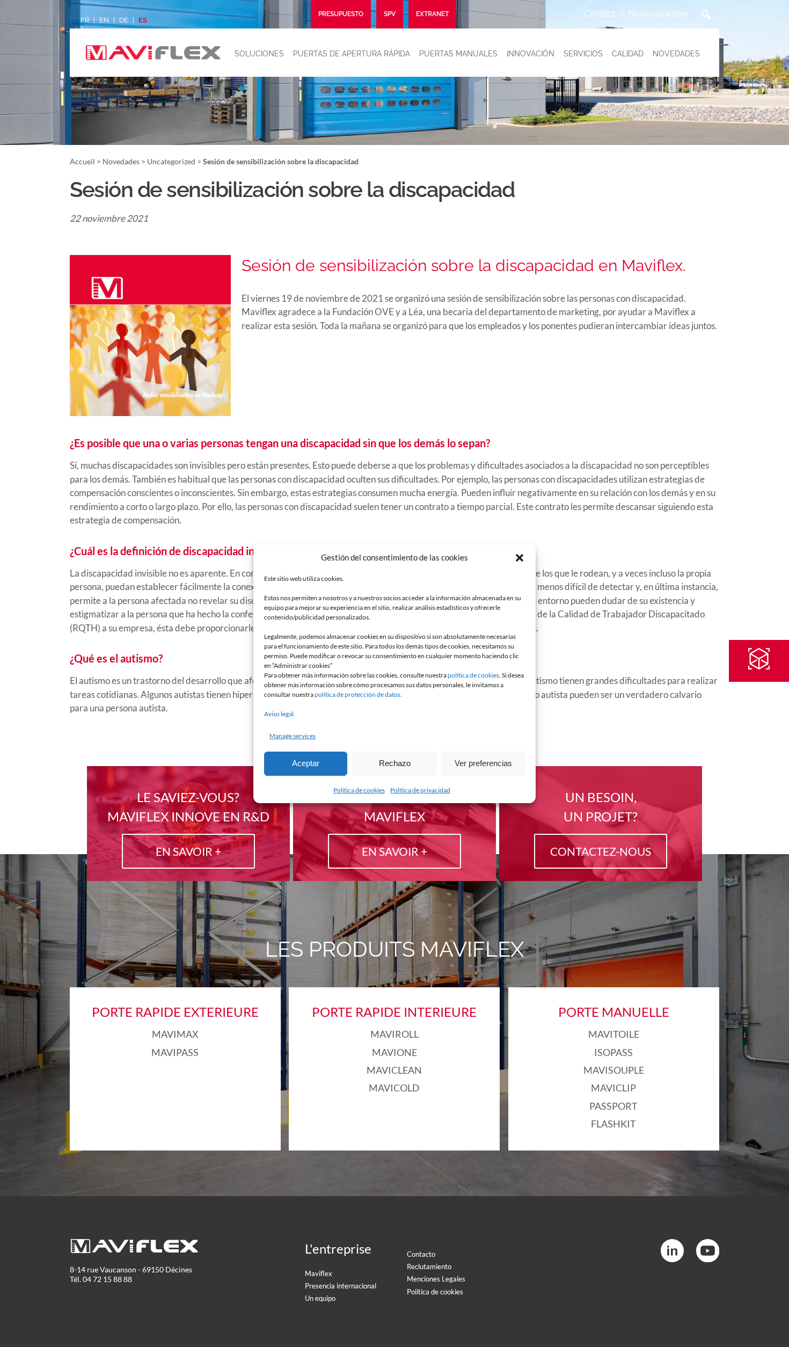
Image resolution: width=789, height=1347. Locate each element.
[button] (519, 557)
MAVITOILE (613, 1034)
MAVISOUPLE (613, 1070)
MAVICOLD (394, 1088)
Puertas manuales (458, 53)
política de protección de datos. (358, 694)
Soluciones (259, 53)
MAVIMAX (175, 1034)
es (142, 20)
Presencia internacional (340, 1286)
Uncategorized (171, 161)
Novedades (676, 53)
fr (85, 20)
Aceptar (305, 763)
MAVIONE (394, 1052)
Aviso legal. (279, 714)
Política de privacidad (420, 790)
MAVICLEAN (394, 1070)
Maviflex (318, 1273)
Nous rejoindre (657, 14)
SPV (390, 14)
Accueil (82, 161)
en (104, 20)
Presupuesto (340, 14)
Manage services (292, 736)
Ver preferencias (483, 763)
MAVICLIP (613, 1088)
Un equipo (320, 1298)
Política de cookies (359, 790)
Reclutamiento (429, 1266)
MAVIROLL (394, 1034)
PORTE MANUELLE (613, 1012)
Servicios (583, 53)
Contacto (421, 1254)
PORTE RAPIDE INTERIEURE (394, 1012)
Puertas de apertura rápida (351, 53)
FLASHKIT (613, 1124)
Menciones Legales (436, 1279)
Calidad (628, 53)
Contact (599, 14)
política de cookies (473, 675)
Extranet (432, 14)
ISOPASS (613, 1052)
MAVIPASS (175, 1052)
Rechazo (395, 763)
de (123, 20)
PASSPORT (613, 1106)
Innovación (530, 53)
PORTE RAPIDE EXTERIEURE (175, 1012)
